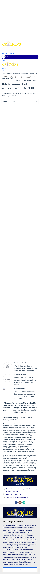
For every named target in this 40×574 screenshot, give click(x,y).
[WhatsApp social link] (23, 502)
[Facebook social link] (16, 502)
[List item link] (20, 494)
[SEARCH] (35, 50)
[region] (20, 546)
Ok (20, 570)
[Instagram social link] (20, 502)
